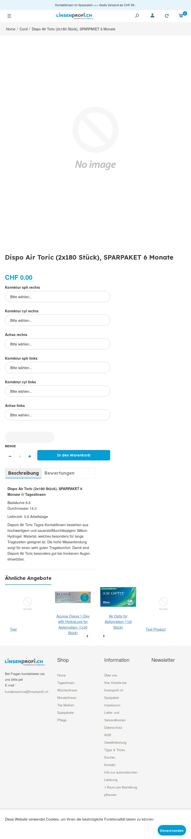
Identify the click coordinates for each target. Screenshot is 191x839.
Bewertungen (59, 473)
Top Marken (65, 705)
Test (13, 629)
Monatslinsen (66, 697)
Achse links (15, 405)
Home (61, 675)
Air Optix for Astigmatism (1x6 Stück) (118, 622)
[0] (181, 16)
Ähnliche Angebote (28, 578)
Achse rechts (16, 334)
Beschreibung (23, 473)
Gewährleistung (115, 742)
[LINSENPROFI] (75, 15)
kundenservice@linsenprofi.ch (26, 691)
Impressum (112, 705)
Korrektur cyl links (20, 381)
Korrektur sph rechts (22, 287)
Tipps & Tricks (114, 749)
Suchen (109, 757)
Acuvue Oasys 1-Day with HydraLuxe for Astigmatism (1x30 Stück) (73, 624)
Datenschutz (113, 727)
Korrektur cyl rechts (22, 310)
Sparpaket (111, 697)
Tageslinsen (65, 682)
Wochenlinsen (67, 690)
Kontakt (109, 764)
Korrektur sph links (21, 358)
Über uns (110, 675)
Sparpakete (65, 712)
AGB (107, 734)
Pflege (61, 720)
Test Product (156, 629)
